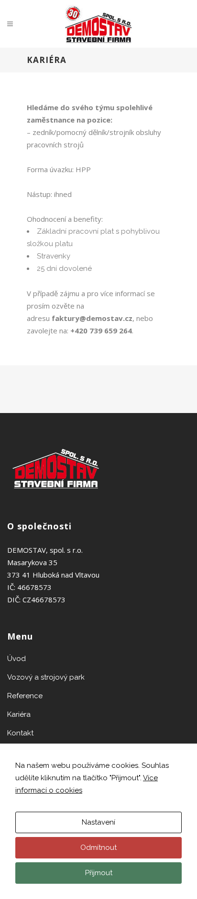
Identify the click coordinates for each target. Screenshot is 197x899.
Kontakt (20, 733)
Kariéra (19, 714)
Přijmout (98, 872)
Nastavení (98, 822)
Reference (25, 696)
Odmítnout (98, 847)
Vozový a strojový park (46, 677)
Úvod (16, 658)
